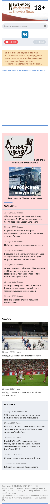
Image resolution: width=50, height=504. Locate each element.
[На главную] (21, 7)
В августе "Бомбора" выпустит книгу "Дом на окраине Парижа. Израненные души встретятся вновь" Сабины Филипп (24, 256)
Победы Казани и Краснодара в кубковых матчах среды (22, 394)
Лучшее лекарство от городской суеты (22, 458)
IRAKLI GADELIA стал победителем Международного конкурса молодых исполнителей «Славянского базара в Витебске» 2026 (22, 445)
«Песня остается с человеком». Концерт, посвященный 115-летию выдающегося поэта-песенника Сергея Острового (23, 219)
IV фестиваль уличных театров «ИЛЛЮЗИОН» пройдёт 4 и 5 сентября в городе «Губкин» (23, 233)
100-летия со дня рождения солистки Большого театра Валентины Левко (22, 416)
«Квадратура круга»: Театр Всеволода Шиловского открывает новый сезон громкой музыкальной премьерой (22, 288)
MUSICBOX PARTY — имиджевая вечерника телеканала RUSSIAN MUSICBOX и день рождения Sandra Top (24, 429)
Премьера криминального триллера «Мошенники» (21, 301)
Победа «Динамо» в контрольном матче (23, 245)
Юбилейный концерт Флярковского (21, 466)
